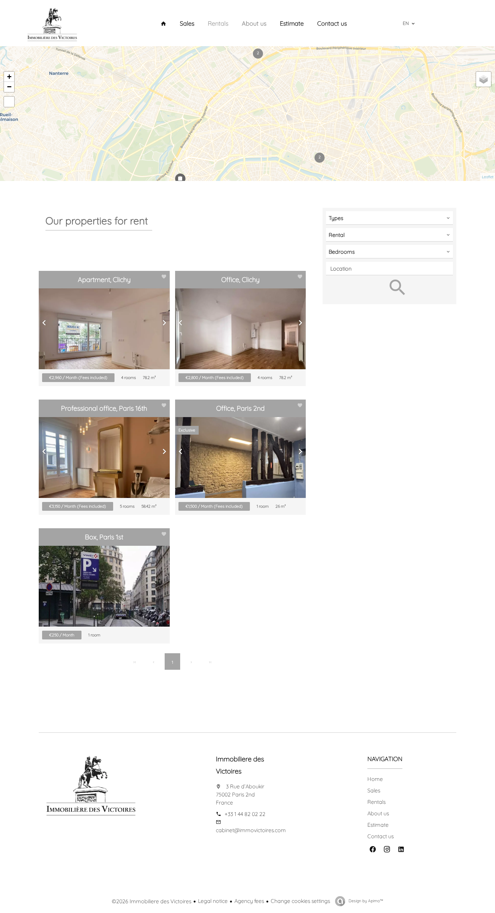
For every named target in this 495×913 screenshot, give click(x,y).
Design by (365, 900)
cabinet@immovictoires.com (251, 830)
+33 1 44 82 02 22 (245, 814)
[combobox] (389, 218)
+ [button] (9, 76)
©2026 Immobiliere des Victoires (151, 901)
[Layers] (483, 79)
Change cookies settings (300, 901)
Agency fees (249, 901)
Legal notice (213, 901)
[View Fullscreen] (9, 102)
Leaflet (487, 177)
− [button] (9, 87)
